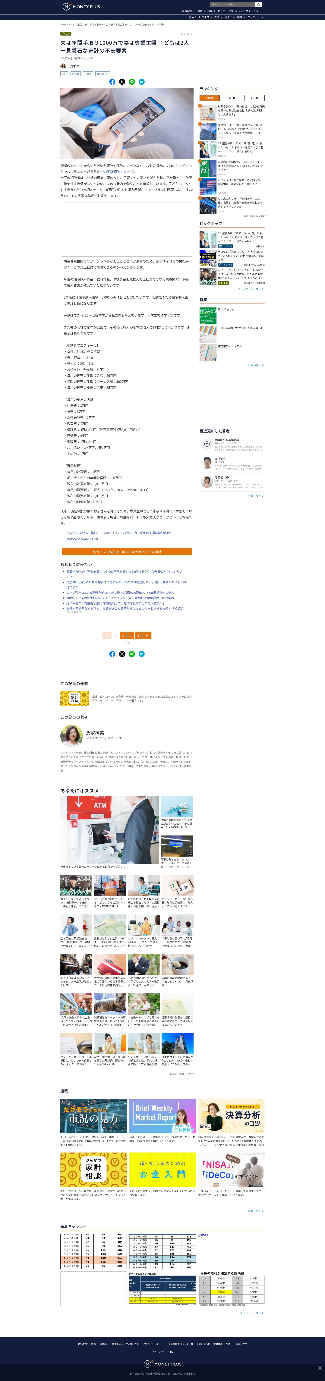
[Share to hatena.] (142, 82)
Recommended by (177, 1073)
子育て (88, 73)
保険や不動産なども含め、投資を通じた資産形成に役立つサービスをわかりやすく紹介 (125, 608)
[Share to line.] (132, 82)
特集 (210, 11)
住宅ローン (102, 73)
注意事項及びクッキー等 (180, 1344)
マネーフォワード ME (162, 1351)
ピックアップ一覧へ (249, 289)
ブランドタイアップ (248, 11)
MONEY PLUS (67, 24)
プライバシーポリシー (153, 1344)
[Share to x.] (122, 82)
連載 (200, 11)
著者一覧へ (254, 495)
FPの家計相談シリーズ (116, 171)
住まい (228, 17)
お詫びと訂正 (240, 1344)
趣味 (239, 17)
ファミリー (253, 17)
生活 (191, 17)
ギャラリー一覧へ (250, 1312)
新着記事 (187, 11)
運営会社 (104, 1344)
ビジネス (204, 17)
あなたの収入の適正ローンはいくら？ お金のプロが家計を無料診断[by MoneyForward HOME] (118, 535)
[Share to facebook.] (112, 82)
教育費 (75, 73)
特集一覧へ (254, 365)
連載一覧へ (254, 1210)
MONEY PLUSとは (87, 1344)
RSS (228, 1344)
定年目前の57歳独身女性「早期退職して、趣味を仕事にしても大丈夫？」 (116, 603)
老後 (216, 17)
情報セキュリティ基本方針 (125, 1344)
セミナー (225, 11)
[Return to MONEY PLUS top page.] (81, 7)
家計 (64, 73)
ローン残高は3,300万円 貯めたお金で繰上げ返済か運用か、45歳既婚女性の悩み (120, 592)
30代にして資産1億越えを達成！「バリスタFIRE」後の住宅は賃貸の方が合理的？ (121, 598)
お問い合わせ (203, 1344)
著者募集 (217, 1344)
